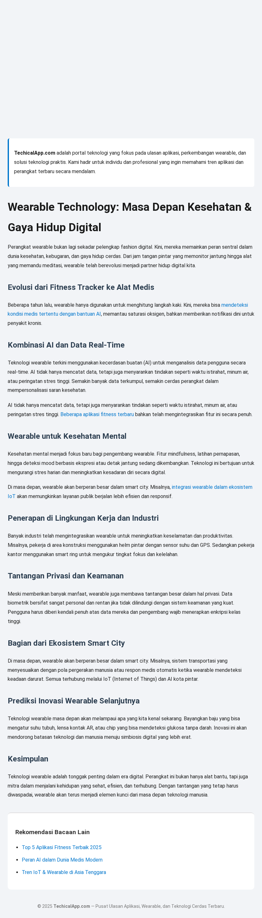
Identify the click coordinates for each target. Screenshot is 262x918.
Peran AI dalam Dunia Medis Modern (62, 860)
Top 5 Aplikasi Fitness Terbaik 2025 (62, 847)
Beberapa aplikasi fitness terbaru (97, 414)
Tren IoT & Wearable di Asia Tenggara (64, 872)
